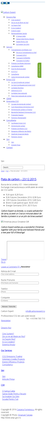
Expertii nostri (15, 31)
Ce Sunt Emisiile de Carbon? (20, 82)
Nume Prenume (8, 280)
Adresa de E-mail (8, 271)
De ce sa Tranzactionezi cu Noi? (26, 52)
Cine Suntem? (15, 20)
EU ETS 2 (14, 71)
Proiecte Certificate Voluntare (21, 63)
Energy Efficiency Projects (13, 361)
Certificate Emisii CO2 (18, 123)
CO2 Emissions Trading (12, 356)
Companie (5, 297)
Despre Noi (11, 17)
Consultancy (7, 364)
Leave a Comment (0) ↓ (11, 266)
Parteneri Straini (16, 137)
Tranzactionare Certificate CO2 (21, 50)
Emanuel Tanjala (25, 415)
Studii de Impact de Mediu (20, 134)
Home (2, 171)
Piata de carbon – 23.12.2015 (18, 179)
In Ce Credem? (16, 28)
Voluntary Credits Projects (13, 359)
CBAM (8, 98)
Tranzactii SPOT (21, 55)
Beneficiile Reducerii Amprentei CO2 (23, 112)
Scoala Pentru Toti (22, 42)
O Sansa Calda (21, 36)
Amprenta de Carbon (18, 126)
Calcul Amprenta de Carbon (20, 77)
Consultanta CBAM (17, 66)
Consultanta (15, 74)
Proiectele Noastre (17, 115)
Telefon (4, 288)
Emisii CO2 (10, 79)
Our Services (6, 350)
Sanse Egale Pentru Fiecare (25, 39)
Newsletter (6, 320)
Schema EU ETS (16, 90)
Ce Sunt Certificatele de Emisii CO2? (23, 85)
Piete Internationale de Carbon (21, 96)
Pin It (3, 262)
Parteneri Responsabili (18, 118)
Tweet (3, 259)
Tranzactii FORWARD (23, 58)
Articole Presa (15, 145)
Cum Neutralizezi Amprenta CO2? (22, 107)
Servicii (9, 47)
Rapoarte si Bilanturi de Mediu (21, 131)
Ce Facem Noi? (16, 25)
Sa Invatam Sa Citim (22, 44)
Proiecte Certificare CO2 (19, 129)
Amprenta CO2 (12, 101)
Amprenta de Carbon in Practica (21, 109)
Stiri (8, 139)
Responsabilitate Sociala (19, 33)
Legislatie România (17, 88)
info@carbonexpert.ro (35, 311)
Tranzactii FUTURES (22, 61)
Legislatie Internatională (19, 93)
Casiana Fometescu (25, 409)
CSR (3, 385)
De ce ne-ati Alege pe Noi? (19, 23)
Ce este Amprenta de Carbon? (21, 104)
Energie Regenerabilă (18, 69)
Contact (9, 147)
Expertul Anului (8, 344)
